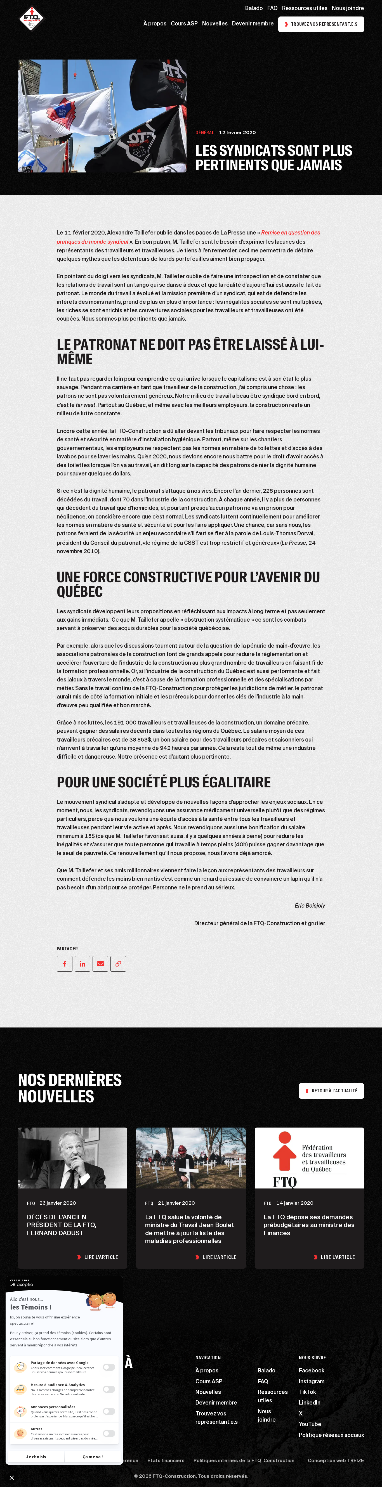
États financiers (166, 1461)
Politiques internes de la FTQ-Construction (244, 1461)
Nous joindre (348, 9)
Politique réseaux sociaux (331, 1436)
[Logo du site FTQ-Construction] (32, 18)
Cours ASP (184, 24)
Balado (254, 9)
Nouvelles (215, 24)
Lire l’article (101, 1257)
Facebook (311, 1371)
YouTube (310, 1425)
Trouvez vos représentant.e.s (324, 24)
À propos (154, 24)
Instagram (311, 1382)
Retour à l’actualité (334, 1090)
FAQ (272, 9)
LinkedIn (309, 1403)
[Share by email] (100, 964)
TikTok (307, 1393)
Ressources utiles (304, 9)
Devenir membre (253, 24)
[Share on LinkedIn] (82, 964)
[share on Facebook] (64, 964)
